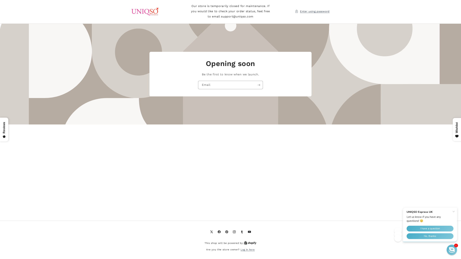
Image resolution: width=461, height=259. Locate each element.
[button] (312, 11)
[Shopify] (250, 243)
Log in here (248, 249)
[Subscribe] (259, 85)
